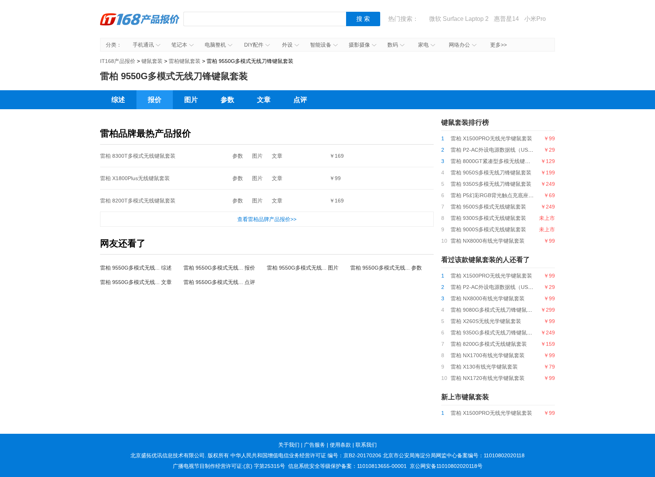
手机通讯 (143, 45)
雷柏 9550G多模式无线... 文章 (136, 282)
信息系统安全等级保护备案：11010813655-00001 (347, 466)
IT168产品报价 (140, 25)
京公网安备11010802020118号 (446, 466)
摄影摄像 (359, 45)
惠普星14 (506, 19)
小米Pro (535, 19)
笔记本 (179, 45)
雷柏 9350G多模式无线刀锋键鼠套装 (494, 333)
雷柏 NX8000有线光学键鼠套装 (488, 241)
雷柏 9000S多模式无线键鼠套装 (488, 229)
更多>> (498, 45)
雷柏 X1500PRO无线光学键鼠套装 (491, 138)
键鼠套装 (152, 61)
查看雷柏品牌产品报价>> (266, 219)
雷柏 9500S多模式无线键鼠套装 (488, 207)
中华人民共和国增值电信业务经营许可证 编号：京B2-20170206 (305, 455)
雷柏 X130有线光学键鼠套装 (484, 367)
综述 (118, 100)
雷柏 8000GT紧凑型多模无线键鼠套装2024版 (504, 161)
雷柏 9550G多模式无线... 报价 (219, 268)
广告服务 (314, 445)
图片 (191, 100)
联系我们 (366, 445)
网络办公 (459, 45)
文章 (264, 100)
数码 (392, 45)
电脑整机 (215, 45)
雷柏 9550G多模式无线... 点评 (219, 282)
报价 (154, 100)
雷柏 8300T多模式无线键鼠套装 (138, 156)
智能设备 (320, 45)
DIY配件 (253, 45)
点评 (300, 100)
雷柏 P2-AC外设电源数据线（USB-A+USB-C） (506, 150)
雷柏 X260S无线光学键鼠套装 (486, 321)
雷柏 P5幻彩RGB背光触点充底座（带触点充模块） (511, 195)
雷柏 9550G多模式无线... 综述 (136, 268)
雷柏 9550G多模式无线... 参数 (386, 268)
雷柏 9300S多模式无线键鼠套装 (488, 218)
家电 (423, 45)
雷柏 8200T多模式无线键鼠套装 (138, 201)
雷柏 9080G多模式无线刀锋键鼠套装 (494, 310)
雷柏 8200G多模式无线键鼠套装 (489, 344)
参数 (227, 100)
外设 (287, 45)
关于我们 (288, 445)
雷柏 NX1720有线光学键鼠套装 (488, 378)
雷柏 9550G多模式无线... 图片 (302, 268)
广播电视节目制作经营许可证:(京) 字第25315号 (229, 466)
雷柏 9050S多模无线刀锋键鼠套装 (491, 172)
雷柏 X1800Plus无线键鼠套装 (135, 178)
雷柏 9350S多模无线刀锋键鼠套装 (491, 184)
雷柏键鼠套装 (185, 61)
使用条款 (340, 445)
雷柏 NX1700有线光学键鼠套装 (488, 355)
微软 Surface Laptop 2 (459, 19)
